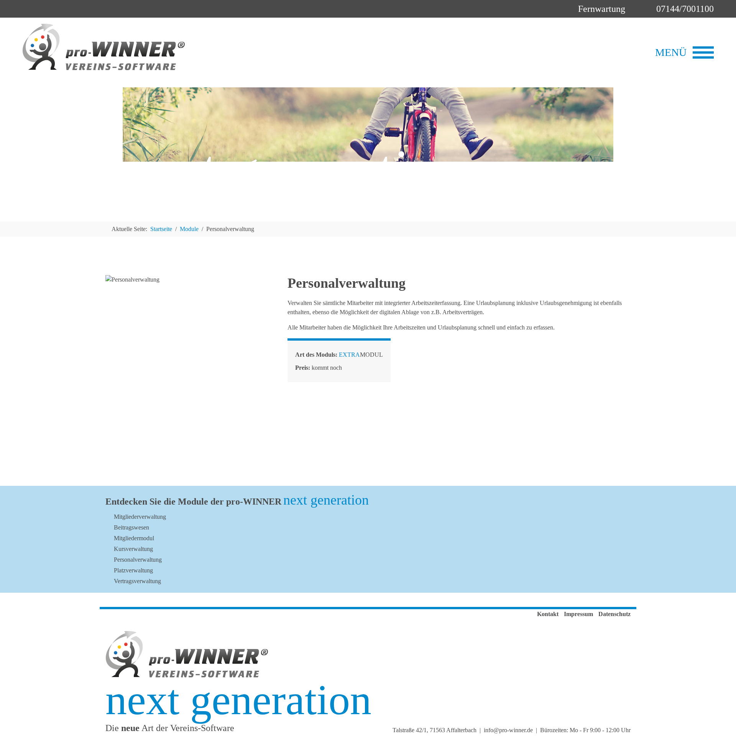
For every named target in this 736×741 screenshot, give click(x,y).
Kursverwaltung (133, 549)
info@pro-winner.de (508, 730)
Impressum (578, 614)
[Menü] (703, 52)
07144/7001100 (684, 9)
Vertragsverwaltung (137, 581)
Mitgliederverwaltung (140, 516)
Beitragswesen (131, 527)
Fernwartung (600, 9)
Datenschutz (614, 614)
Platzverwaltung (133, 570)
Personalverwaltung (138, 559)
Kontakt (548, 614)
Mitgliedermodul (134, 538)
